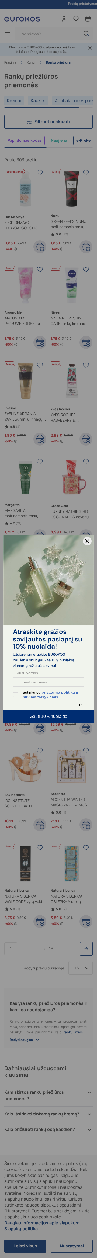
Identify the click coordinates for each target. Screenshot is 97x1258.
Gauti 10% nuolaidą (48, 716)
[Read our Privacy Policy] (81, 705)
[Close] (87, 541)
